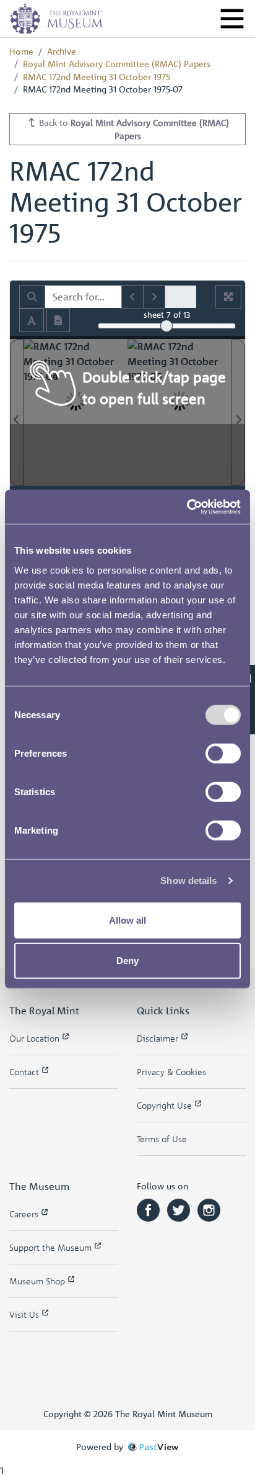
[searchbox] (83, 297)
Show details (188, 880)
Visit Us (25, 1314)
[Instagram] (208, 1209)
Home (21, 50)
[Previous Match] (132, 297)
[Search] (32, 297)
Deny (127, 960)
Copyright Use (165, 1105)
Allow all (127, 919)
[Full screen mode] (228, 297)
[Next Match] (154, 297)
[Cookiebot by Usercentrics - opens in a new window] (186, 506)
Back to (133, 129)
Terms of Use (162, 1138)
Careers (25, 1214)
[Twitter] (179, 1209)
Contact (25, 1071)
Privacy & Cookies (171, 1071)
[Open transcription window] (58, 320)
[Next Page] (238, 412)
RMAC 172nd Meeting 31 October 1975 (96, 76)
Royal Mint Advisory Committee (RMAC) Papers (116, 63)
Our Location (35, 1038)
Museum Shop (38, 1281)
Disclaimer (159, 1038)
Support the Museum (51, 1247)
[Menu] (232, 19)
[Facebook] (149, 1209)
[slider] (166, 326)
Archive (61, 50)
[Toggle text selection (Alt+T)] (31, 320)
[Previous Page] (17, 412)
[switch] (223, 753)
